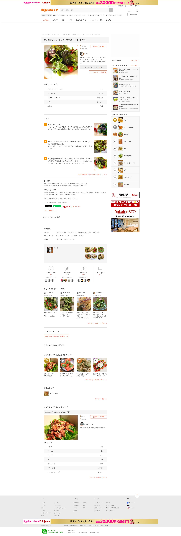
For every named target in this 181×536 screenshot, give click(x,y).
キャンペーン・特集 (96, 20)
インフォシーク (112, 6)
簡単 (84, 505)
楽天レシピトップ (46, 34)
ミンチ (54, 15)
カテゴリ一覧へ (100, 399)
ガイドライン (57, 513)
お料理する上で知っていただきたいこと (91, 174)
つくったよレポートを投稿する (98, 72)
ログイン (137, 11)
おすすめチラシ (129, 6)
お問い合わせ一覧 (82, 532)
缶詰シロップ (113, 15)
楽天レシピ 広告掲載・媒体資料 (101, 525)
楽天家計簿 (120, 6)
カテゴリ (55, 20)
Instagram (131, 508)
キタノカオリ (77, 15)
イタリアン (74, 236)
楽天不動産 (97, 505)
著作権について (83, 525)
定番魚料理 (76, 505)
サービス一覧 (71, 532)
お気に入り (130, 11)
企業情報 (66, 525)
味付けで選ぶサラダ (73, 34)
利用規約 (56, 510)
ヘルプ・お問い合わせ (60, 508)
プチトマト (96, 232)
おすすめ (46, 20)
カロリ (56, 248)
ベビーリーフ (60, 236)
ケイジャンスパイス (63, 15)
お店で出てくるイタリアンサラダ (65, 239)
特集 (42, 515)
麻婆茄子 (71, 15)
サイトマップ (57, 505)
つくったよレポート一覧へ (96, 323)
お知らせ (56, 515)
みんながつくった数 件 (93, 67)
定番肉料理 (76, 503)
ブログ (108, 503)
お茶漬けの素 (90, 15)
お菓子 (75, 510)
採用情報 (90, 525)
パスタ (75, 508)
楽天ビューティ (98, 508)
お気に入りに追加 (99, 46)
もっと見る (134, 60)
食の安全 (108, 20)
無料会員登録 (134, 14)
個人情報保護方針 (74, 525)
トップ (43, 503)
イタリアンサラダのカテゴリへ (94, 380)
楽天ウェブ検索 (110, 505)
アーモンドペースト (100, 15)
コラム (70, 20)
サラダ (63, 34)
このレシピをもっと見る (97, 477)
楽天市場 (137, 6)
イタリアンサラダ (86, 34)
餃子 (107, 15)
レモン (50, 102)
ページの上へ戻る (137, 495)
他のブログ (78, 206)
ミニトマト (51, 93)
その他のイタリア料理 (84, 232)
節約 (84, 508)
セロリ (84, 15)
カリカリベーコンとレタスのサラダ (57, 412)
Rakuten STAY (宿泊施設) (112, 508)
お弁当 (84, 503)
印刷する (51, 210)
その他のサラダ (72, 232)
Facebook (131, 503)
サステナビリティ (94, 532)
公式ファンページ (81, 20)
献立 (63, 20)
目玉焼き (119, 15)
